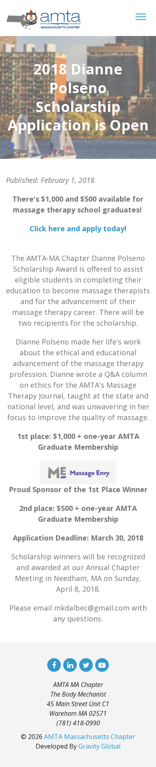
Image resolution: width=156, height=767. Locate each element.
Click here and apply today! (78, 228)
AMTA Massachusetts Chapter (89, 736)
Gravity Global (99, 746)
